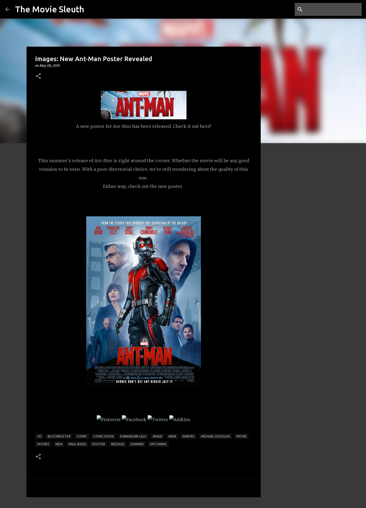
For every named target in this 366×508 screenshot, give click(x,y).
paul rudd (77, 444)
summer (137, 444)
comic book (103, 436)
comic (82, 436)
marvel (188, 436)
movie (241, 436)
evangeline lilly (133, 436)
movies (43, 444)
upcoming (158, 444)
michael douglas (215, 436)
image (157, 436)
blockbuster (59, 436)
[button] (38, 76)
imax (172, 436)
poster (98, 444)
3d (39, 436)
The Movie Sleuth (49, 9)
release (117, 444)
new (58, 444)
